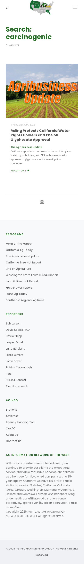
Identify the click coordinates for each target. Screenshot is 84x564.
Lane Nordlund (15, 349)
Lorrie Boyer (13, 361)
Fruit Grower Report (19, 288)
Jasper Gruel (14, 342)
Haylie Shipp (14, 336)
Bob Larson (13, 323)
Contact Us (13, 441)
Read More (19, 170)
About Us (12, 435)
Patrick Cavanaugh (19, 367)
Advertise (12, 416)
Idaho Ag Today (16, 294)
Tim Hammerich (17, 386)
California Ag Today (19, 250)
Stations (11, 410)
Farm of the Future (19, 244)
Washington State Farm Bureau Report (32, 275)
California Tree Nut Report (23, 262)
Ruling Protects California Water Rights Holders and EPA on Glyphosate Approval (40, 135)
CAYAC (10, 428)
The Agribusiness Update (22, 256)
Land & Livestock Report (22, 281)
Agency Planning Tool (20, 422)
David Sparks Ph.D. (18, 330)
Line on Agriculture (18, 269)
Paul (9, 374)
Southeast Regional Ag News (25, 300)
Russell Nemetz (16, 380)
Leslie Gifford (14, 355)
